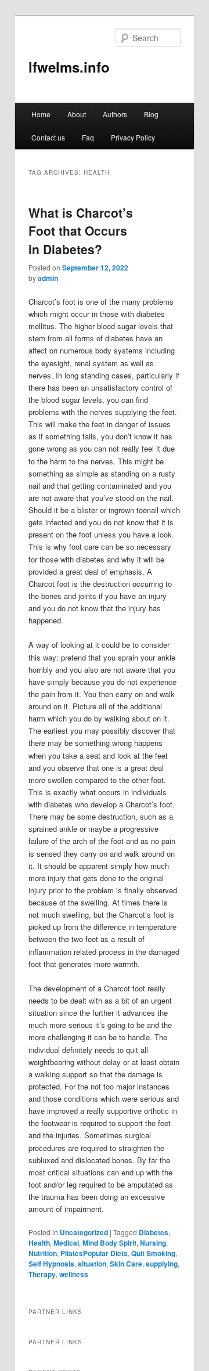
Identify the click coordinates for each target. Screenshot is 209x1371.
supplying (162, 1263)
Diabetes (153, 1232)
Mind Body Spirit (109, 1242)
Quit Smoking (153, 1253)
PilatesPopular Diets (94, 1253)
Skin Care (126, 1263)
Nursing (153, 1242)
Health (39, 1242)
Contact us (48, 137)
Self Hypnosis (51, 1263)
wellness (73, 1274)
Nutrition (42, 1253)
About (76, 114)
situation (92, 1263)
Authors (115, 114)
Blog (151, 114)
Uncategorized (84, 1232)
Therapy (42, 1274)
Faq (88, 137)
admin (48, 278)
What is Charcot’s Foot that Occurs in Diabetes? (80, 231)
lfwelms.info (69, 67)
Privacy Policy (133, 137)
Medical (66, 1242)
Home (41, 114)
